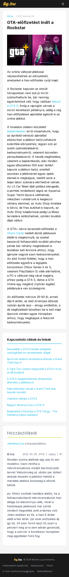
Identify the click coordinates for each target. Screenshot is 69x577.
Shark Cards (15, 233)
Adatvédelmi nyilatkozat (15, 565)
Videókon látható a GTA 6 (22, 398)
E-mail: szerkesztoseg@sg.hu (18, 571)
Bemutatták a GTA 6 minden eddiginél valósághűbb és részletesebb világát (29, 351)
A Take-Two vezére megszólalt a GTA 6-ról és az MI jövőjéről (34, 370)
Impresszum (37, 565)
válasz (52, 454)
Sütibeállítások (44, 571)
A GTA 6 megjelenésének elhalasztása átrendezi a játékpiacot (29, 380)
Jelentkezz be (15, 443)
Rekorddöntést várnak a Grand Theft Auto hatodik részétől (31, 390)
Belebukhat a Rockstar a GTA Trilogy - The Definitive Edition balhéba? (32, 413)
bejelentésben (16, 131)
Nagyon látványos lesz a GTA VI (25, 404)
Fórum (50, 565)
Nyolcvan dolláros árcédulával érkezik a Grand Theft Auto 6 (34, 360)
